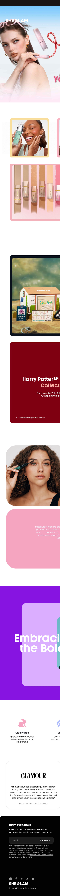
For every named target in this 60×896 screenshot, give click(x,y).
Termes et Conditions (23, 857)
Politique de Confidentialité (41, 855)
